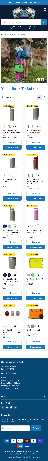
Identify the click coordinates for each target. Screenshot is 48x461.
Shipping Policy (35, 451)
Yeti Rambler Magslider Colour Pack (12, 331)
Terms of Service (16, 454)
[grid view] (39, 97)
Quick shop (12, 142)
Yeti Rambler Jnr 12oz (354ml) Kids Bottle (35, 231)
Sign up (36, 428)
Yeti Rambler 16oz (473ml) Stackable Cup (10, 281)
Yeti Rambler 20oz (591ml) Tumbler (33, 131)
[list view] (44, 97)
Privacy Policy (10, 451)
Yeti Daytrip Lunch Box (35, 279)
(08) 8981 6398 (10, 373)
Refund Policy (22, 451)
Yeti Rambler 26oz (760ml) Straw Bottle (11, 231)
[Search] (44, 22)
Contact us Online (31, 454)
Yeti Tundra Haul (33, 330)
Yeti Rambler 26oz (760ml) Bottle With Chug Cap (34, 181)
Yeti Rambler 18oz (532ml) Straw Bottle (11, 131)
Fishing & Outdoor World (11, 235)
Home (3, 34)
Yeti (4, 135)
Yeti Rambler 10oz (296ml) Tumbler (10, 180)
